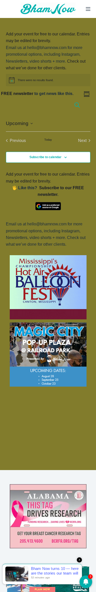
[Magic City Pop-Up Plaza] (48, 354)
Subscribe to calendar (45, 157)
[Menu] (88, 9)
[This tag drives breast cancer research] (48, 516)
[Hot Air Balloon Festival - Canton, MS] (48, 287)
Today (48, 139)
